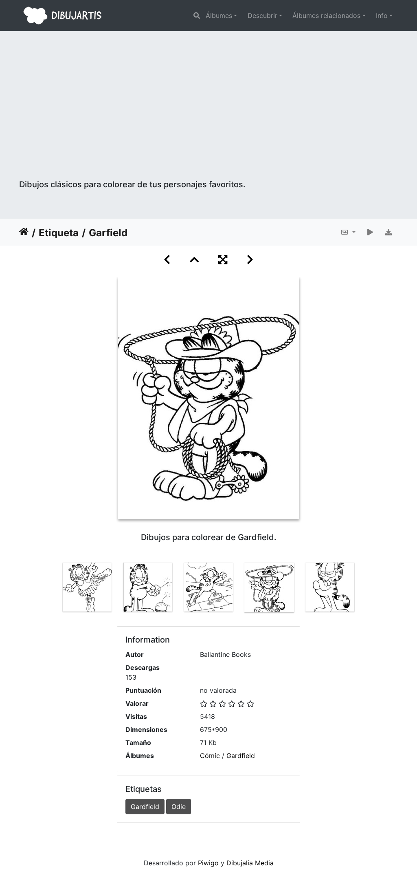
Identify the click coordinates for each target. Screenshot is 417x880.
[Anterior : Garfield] (167, 259)
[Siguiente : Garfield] (250, 259)
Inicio (24, 233)
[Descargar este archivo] (388, 232)
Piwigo (208, 863)
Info (382, 15)
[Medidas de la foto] (348, 232)
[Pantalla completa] (222, 259)
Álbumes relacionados (326, 15)
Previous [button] (51, 589)
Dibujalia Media (250, 863)
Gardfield (240, 755)
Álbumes (219, 15)
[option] (87, 587)
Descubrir (262, 15)
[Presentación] (370, 232)
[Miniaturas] (194, 259)
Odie (178, 806)
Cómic (210, 755)
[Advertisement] (208, 118)
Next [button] (366, 589)
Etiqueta (59, 233)
